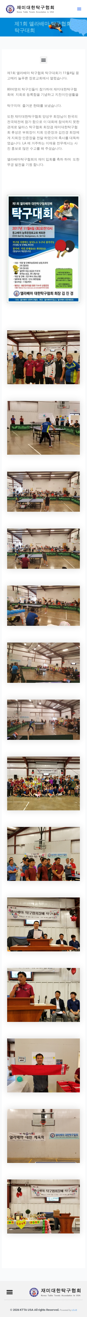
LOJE (74, 1310)
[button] (79, 9)
